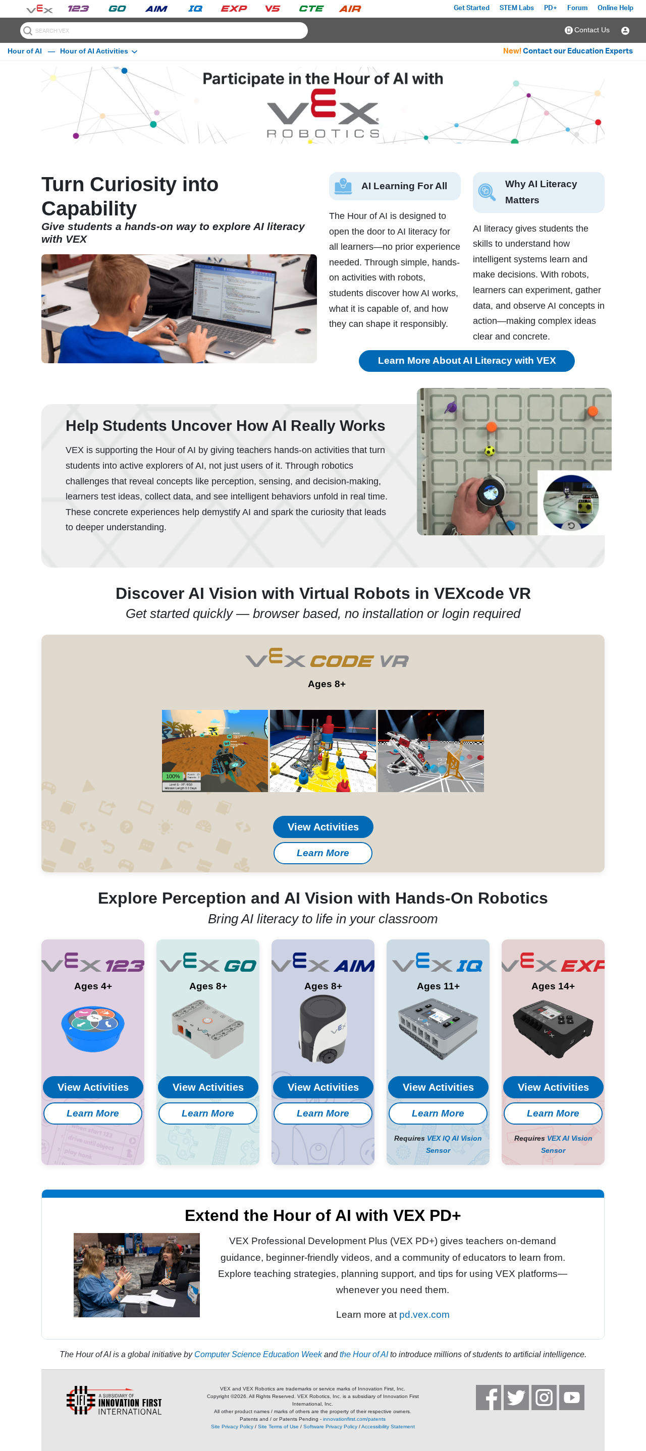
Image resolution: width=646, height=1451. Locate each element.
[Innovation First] (102, 1400)
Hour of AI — (31, 51)
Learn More (323, 853)
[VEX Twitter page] (516, 1397)
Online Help (615, 8)
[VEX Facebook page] (488, 1397)
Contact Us (592, 30)
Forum (577, 8)
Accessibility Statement (388, 1426)
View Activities (323, 826)
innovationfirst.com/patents (354, 1419)
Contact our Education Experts (578, 51)
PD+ (550, 8)
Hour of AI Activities (94, 51)
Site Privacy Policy (232, 1426)
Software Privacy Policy (330, 1426)
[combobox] (164, 30)
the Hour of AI (364, 1354)
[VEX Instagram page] (544, 1397)
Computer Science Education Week (258, 1354)
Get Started (472, 8)
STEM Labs (517, 8)
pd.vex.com (424, 1314)
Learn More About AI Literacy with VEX (467, 360)
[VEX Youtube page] (571, 1397)
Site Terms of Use (278, 1426)
